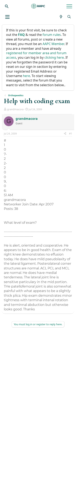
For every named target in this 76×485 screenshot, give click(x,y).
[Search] (6, 6)
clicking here (54, 57)
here (26, 76)
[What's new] (61, 17)
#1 (70, 133)
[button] (7, 17)
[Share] (65, 133)
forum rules (52, 34)
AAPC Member (53, 44)
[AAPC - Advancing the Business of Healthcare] (38, 6)
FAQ (21, 34)
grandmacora (15, 109)
